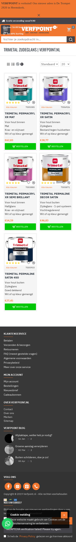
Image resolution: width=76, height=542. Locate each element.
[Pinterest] (26, 486)
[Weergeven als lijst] (13, 64)
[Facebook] (8, 486)
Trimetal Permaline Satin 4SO (19, 275)
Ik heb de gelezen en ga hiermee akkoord (39, 536)
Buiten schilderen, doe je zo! (32, 457)
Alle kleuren (11, 107)
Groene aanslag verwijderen (31, 446)
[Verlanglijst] (28, 102)
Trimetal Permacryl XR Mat (20, 115)
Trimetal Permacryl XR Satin (55, 115)
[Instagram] (17, 486)
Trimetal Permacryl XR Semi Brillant (20, 195)
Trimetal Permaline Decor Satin (55, 195)
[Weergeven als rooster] (8, 64)
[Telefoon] (36, 486)
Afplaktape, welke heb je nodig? (33, 435)
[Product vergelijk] (33, 102)
